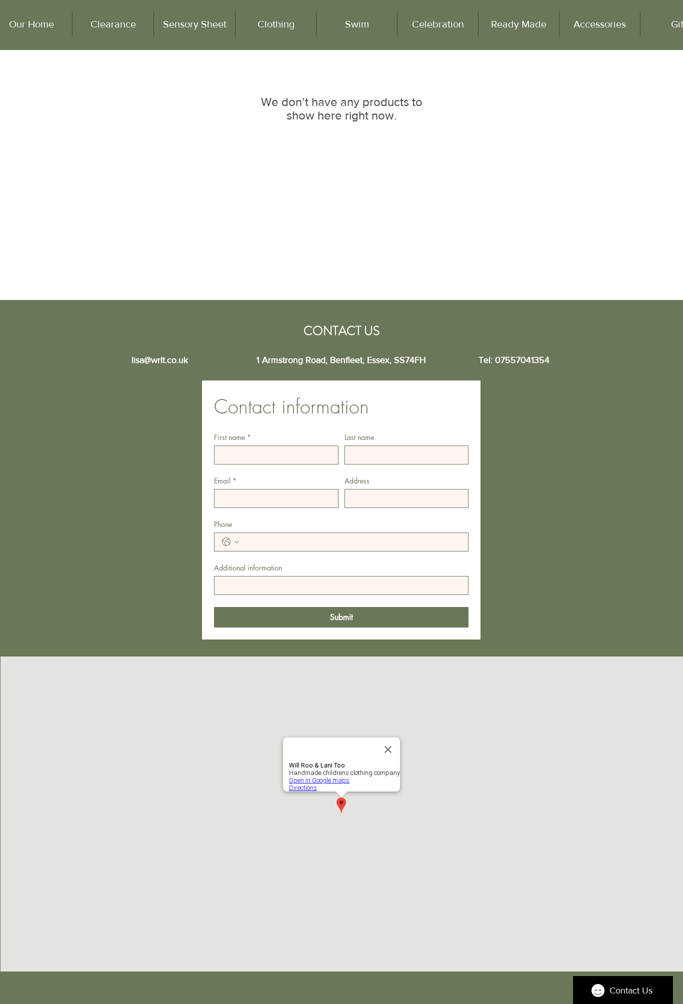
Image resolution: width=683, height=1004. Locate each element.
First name (232, 437)
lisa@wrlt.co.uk (160, 360)
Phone (223, 524)
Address (357, 480)
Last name (359, 437)
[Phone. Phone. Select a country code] (230, 542)
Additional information (248, 568)
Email (225, 480)
